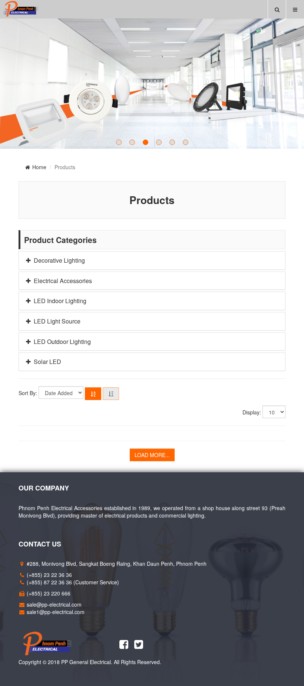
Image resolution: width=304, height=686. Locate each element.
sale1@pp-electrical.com (56, 612)
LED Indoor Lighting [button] (59, 301)
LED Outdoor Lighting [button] (61, 341)
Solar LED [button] (46, 361)
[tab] (152, 260)
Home (38, 167)
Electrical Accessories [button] (62, 281)
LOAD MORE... (152, 455)
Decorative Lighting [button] (58, 260)
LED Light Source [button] (56, 321)
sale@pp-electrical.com (54, 604)
